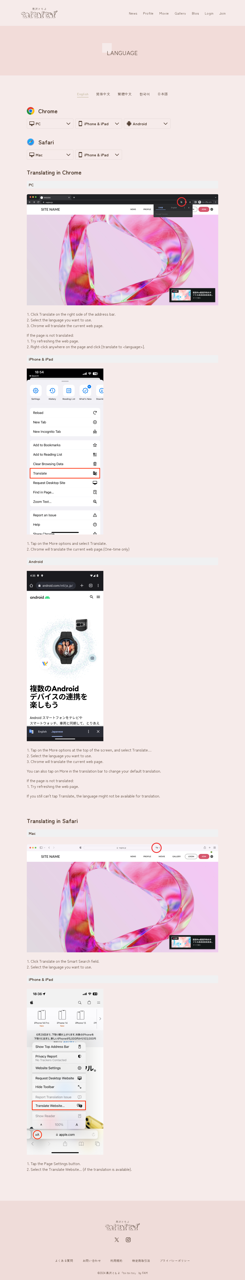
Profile (148, 13)
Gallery (180, 13)
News (133, 13)
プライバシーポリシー (175, 1260)
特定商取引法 (141, 1260)
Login (209, 13)
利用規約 (116, 1260)
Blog (195, 13)
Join (222, 13)
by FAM (143, 1273)
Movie (164, 13)
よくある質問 (64, 1260)
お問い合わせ (92, 1260)
